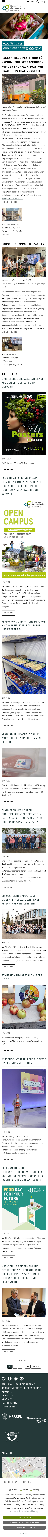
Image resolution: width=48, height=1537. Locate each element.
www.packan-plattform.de (12, 198)
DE (27, 1)
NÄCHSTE (36, 1367)
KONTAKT (7, 1399)
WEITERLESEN (8, 470)
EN (32, 1)
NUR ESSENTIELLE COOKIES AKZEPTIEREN (24, 1523)
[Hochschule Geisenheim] (13, 8)
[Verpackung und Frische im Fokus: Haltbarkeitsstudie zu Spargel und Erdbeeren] (24, 694)
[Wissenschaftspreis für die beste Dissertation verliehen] (24, 1128)
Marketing (35, 1490)
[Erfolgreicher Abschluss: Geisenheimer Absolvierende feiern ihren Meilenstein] (24, 938)
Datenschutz (24, 1533)
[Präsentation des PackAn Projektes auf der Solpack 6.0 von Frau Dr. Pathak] (24, 103)
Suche (37, 1)
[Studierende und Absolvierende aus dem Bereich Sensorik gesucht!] (24, 454)
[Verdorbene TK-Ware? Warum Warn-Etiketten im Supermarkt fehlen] (24, 776)
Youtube (22, 1378)
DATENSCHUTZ (10, 1403)
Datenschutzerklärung (28, 1511)
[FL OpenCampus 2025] (24, 276)
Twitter (3, 1378)
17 (28, 1367)
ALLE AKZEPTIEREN (24, 1518)
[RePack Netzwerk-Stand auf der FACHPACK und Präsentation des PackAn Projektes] (12, 221)
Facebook (9, 1378)
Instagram (16, 1378)
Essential (15, 1490)
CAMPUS (6, 1395)
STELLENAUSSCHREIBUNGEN (17, 1384)
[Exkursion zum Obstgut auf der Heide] (24, 1029)
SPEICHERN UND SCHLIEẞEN (24, 1528)
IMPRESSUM (8, 1406)
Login (43, 1)
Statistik (25, 1490)
